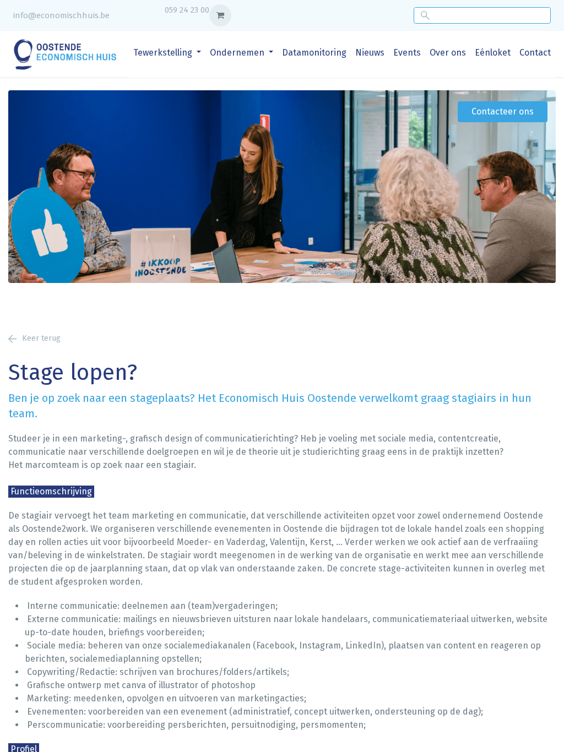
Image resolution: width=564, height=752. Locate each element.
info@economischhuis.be (61, 15)
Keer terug (41, 338)
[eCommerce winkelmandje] (220, 15)
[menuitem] (167, 53)
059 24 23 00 (187, 10)
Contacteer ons (502, 111)
